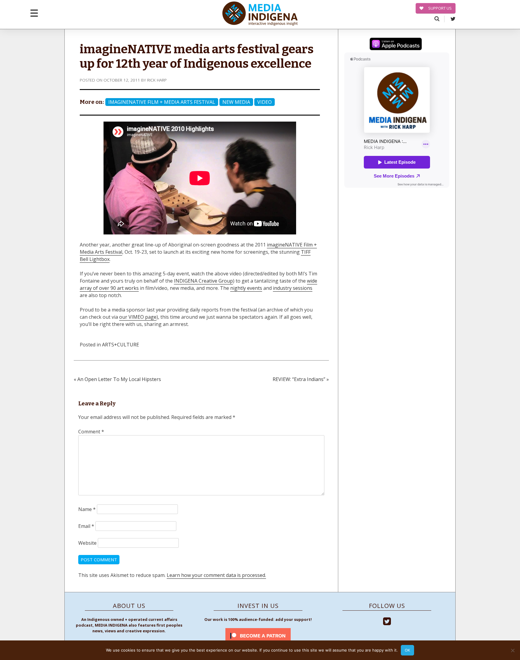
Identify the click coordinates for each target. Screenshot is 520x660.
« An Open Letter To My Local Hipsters (117, 379)
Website (87, 543)
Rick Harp (157, 80)
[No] (512, 650)
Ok (407, 650)
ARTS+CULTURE (120, 344)
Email (86, 526)
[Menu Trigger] (34, 13)
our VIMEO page (137, 317)
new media (236, 102)
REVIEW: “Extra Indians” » (301, 379)
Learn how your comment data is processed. (216, 575)
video (264, 102)
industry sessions (292, 288)
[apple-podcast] (396, 44)
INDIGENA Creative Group (203, 280)
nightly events (246, 288)
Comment (91, 431)
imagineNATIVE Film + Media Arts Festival (161, 102)
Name (87, 509)
